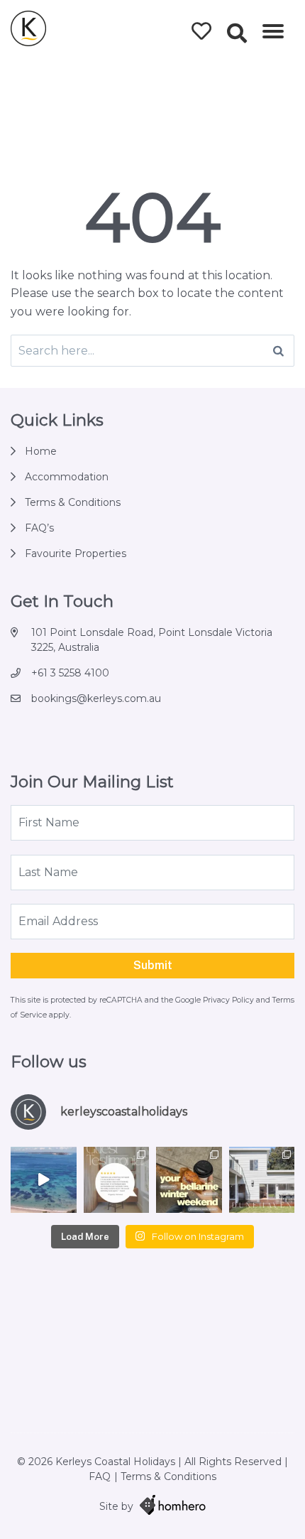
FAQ (100, 1476)
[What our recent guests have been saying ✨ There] (117, 1180)
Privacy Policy (229, 1000)
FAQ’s (39, 528)
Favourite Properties (75, 553)
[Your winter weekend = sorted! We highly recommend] (189, 1180)
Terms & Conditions (73, 502)
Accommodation (67, 476)
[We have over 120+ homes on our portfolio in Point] (44, 1180)
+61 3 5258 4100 (70, 672)
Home (41, 451)
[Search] (278, 351)
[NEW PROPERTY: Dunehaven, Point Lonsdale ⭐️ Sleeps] (262, 1180)
